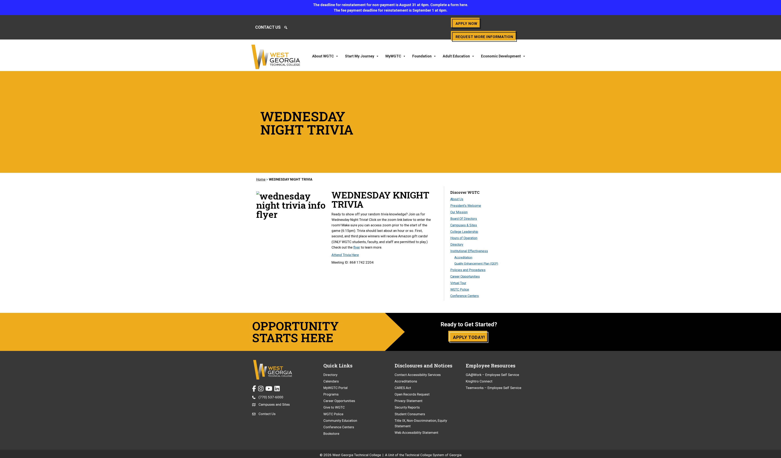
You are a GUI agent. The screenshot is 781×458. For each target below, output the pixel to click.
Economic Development (501, 56)
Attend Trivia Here (345, 255)
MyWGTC (393, 56)
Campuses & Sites (463, 225)
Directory (456, 245)
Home (260, 179)
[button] (286, 27)
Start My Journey (359, 56)
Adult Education (456, 56)
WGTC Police (459, 289)
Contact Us (268, 27)
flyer (356, 247)
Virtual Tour (458, 283)
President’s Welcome (465, 206)
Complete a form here (448, 5)
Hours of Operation (463, 238)
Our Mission (459, 212)
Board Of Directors (463, 219)
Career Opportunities (465, 276)
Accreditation (463, 257)
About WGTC (323, 56)
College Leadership (464, 232)
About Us (456, 199)
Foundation (422, 56)
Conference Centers (464, 296)
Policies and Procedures (467, 270)
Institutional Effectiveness (469, 251)
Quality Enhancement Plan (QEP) (476, 263)
